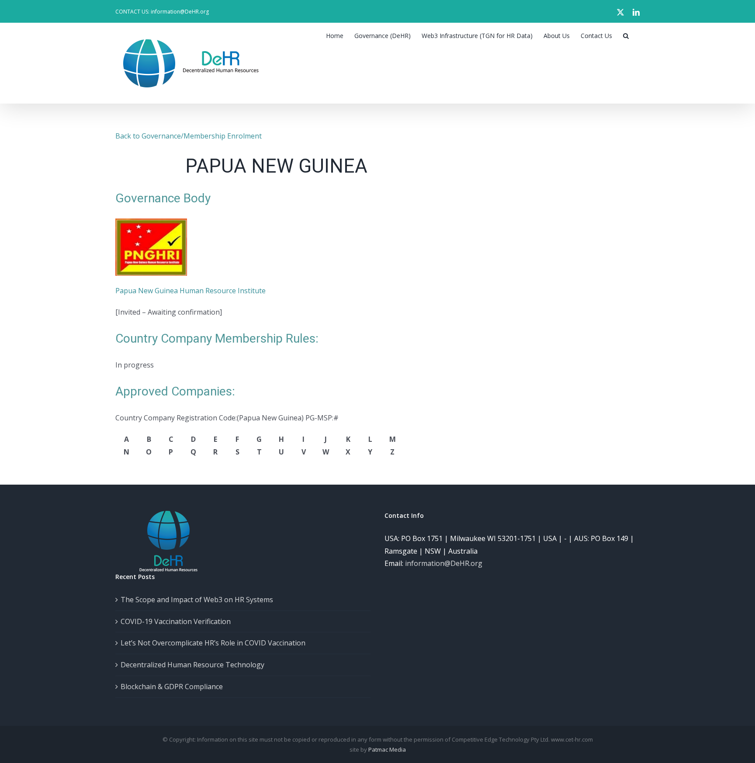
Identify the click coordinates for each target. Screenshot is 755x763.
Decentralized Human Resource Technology (192, 664)
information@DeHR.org (443, 563)
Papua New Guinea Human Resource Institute (190, 290)
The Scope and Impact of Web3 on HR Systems (197, 599)
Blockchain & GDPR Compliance (172, 686)
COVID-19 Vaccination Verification (176, 621)
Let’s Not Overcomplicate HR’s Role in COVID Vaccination (213, 643)
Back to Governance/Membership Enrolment (188, 136)
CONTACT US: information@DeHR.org (162, 11)
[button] (626, 36)
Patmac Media (387, 749)
